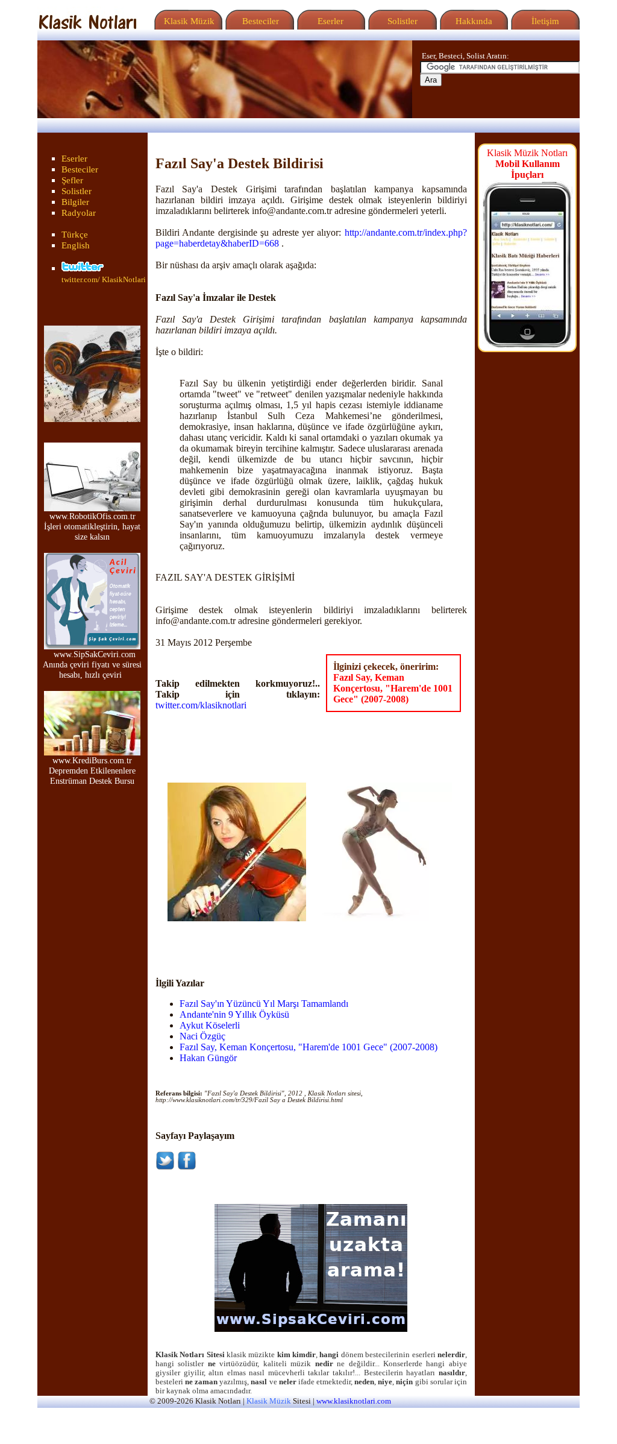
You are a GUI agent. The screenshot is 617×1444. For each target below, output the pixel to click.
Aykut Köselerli (210, 1025)
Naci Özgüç (202, 1036)
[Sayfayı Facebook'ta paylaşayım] (186, 1167)
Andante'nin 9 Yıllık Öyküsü (234, 1014)
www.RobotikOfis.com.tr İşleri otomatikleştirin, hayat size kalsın (92, 526)
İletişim (544, 21)
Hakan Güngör (208, 1058)
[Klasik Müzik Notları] (87, 26)
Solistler (401, 21)
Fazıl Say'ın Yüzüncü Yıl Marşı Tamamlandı (264, 1003)
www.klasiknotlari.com (353, 1401)
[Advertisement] (238, 939)
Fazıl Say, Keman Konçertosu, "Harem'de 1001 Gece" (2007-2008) (393, 688)
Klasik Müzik (187, 21)
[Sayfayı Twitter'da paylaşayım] (165, 1167)
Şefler (72, 180)
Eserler (329, 21)
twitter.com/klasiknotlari (200, 705)
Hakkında (472, 21)
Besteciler (258, 21)
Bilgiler (75, 202)
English (75, 245)
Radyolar (78, 213)
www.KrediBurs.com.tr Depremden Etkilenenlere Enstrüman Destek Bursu (92, 770)
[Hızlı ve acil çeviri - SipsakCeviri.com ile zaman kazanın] (311, 1329)
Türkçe (74, 234)
